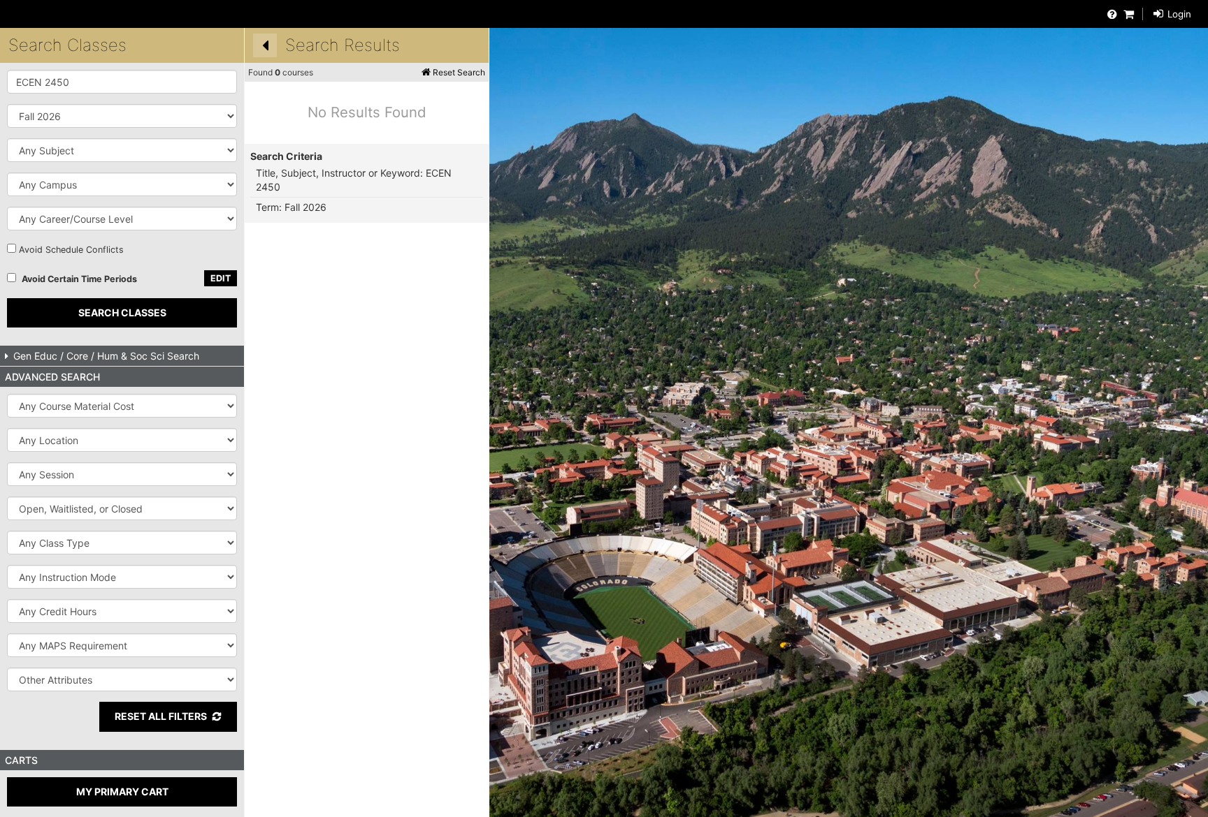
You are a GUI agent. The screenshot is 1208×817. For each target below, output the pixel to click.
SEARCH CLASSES (122, 312)
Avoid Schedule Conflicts (71, 249)
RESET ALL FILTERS (161, 716)
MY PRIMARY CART (122, 791)
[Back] (265, 45)
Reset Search (458, 72)
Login (1178, 14)
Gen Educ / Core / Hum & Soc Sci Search (104, 356)
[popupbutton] (122, 150)
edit (220, 278)
